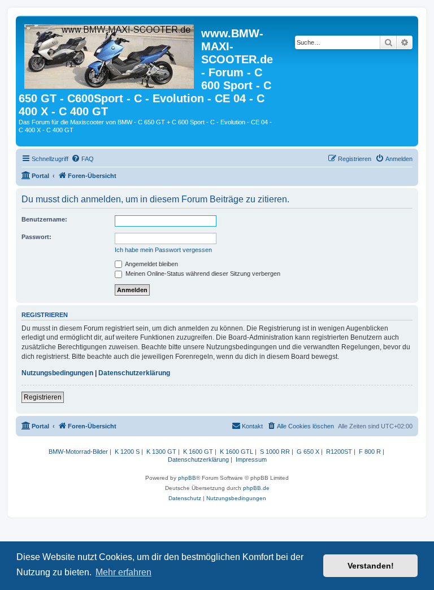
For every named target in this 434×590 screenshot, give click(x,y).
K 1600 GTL (236, 451)
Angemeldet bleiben (151, 264)
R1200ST (339, 451)
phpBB (187, 478)
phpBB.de (256, 488)
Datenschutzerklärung (134, 373)
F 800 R (370, 451)
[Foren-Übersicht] (110, 54)
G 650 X (308, 451)
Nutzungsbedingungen (57, 373)
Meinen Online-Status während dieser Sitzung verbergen (202, 273)
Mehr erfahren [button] (123, 572)
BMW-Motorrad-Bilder (78, 451)
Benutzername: (44, 219)
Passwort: (36, 236)
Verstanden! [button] (371, 565)
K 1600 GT (198, 451)
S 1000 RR (275, 451)
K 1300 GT (161, 451)
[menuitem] (82, 159)
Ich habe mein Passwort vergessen (163, 249)
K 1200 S (127, 451)
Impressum (251, 459)
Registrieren (43, 397)
